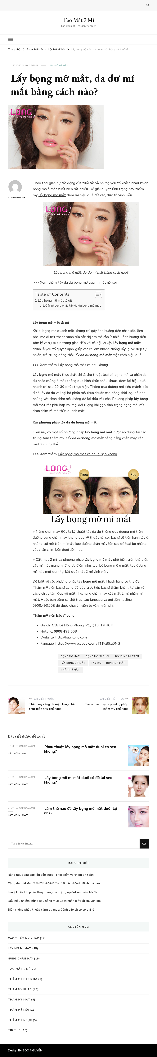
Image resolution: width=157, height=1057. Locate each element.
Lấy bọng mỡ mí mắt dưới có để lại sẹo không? (78, 780)
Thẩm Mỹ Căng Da (22, 979)
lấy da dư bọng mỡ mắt (108, 663)
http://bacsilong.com (71, 637)
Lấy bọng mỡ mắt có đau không (83, 365)
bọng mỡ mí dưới (97, 656)
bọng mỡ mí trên (127, 656)
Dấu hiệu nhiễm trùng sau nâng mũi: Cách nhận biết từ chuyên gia (54, 901)
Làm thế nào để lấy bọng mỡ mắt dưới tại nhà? (80, 811)
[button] (96, 294)
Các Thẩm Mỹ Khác (23, 938)
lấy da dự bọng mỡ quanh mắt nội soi (87, 282)
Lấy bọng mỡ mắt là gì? (55, 300)
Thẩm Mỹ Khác (20, 989)
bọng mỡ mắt (70, 656)
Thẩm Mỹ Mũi (18, 1010)
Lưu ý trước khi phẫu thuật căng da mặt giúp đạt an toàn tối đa (52, 892)
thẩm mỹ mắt (70, 669)
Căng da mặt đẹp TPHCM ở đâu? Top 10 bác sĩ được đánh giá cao (54, 883)
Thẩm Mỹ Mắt (19, 999)
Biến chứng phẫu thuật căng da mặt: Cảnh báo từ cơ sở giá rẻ (51, 910)
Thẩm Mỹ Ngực (20, 1020)
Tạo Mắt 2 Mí (78, 20)
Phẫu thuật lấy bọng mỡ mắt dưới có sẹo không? (80, 749)
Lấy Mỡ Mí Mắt (59, 65)
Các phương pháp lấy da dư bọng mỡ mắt (73, 306)
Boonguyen (15, 197)
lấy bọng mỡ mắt (52, 195)
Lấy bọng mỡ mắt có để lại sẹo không (87, 454)
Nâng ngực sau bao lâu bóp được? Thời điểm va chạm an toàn (51, 875)
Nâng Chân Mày (20, 958)
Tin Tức (14, 1030)
